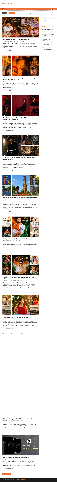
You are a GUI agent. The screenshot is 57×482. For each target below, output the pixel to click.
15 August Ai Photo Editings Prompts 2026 (15, 239)
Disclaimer (19, 480)
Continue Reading (9, 50)
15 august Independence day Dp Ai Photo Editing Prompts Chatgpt (19, 278)
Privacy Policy (14, 480)
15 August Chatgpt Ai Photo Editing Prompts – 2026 (17, 419)
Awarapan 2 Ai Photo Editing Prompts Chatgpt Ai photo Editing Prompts (19, 158)
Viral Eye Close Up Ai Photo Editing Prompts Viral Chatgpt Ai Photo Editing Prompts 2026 (33, 13)
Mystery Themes (23, 479)
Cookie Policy (37, 480)
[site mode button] (52, 9)
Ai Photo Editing (8, 9)
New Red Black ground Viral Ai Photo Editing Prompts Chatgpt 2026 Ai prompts (18, 118)
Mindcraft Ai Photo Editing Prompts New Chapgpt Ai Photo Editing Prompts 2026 (20, 198)
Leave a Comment (20, 41)
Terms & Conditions (26, 480)
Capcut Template (16, 9)
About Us (53, 480)
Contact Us (43, 480)
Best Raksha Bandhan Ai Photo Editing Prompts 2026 (18, 39)
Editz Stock (7, 3)
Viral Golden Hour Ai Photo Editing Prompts (15, 317)
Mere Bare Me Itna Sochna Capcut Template (16, 457)
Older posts (6, 474)
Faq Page (32, 480)
